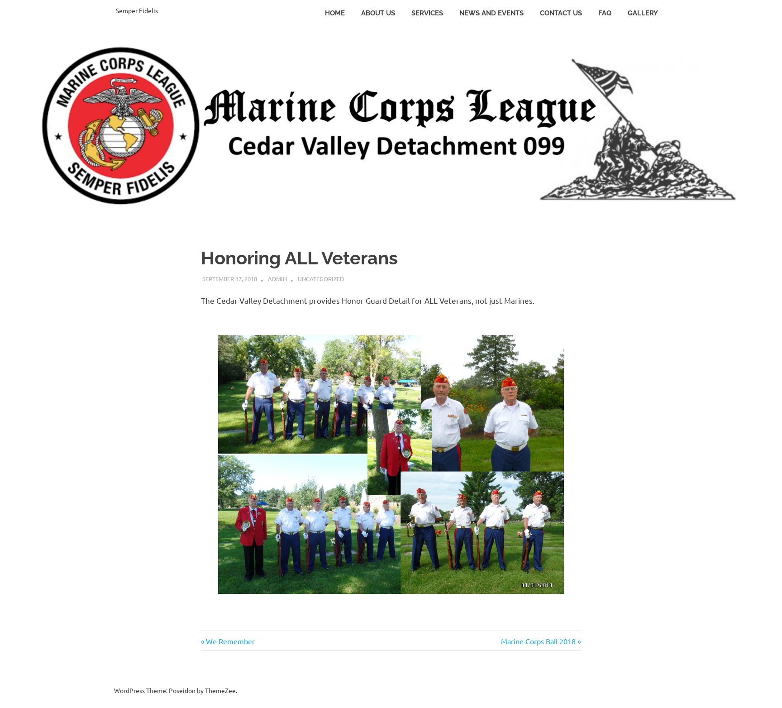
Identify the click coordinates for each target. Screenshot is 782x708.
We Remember (230, 641)
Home (335, 13)
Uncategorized (321, 278)
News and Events (491, 13)
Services (427, 13)
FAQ (604, 13)
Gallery (643, 13)
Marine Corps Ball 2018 (538, 641)
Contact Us (561, 13)
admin (277, 278)
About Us (378, 13)
